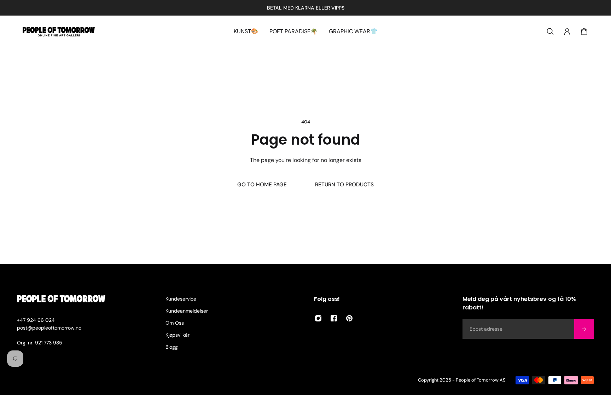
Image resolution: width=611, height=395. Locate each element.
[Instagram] (318, 318)
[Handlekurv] (584, 31)
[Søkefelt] (550, 31)
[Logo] (59, 32)
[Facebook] (334, 318)
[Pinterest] (349, 318)
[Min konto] (567, 31)
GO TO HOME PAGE (262, 184)
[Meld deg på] (584, 329)
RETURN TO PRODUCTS (344, 184)
